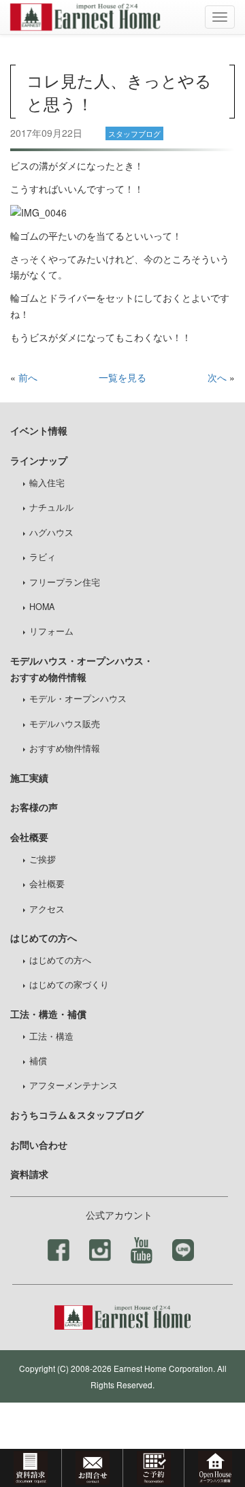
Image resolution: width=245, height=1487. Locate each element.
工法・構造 (51, 1036)
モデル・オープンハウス (78, 698)
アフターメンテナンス (73, 1085)
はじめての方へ (60, 960)
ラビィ (42, 557)
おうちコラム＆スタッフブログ (77, 1114)
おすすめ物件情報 (64, 748)
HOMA (41, 607)
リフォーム (51, 631)
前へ (27, 377)
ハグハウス (51, 532)
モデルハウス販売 (64, 724)
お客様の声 (34, 807)
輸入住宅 (47, 483)
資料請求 (29, 1174)
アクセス (47, 909)
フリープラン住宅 (64, 582)
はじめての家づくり (69, 984)
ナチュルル (51, 507)
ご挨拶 (42, 859)
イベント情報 (38, 430)
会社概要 (47, 884)
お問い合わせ (38, 1144)
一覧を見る (122, 377)
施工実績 (29, 777)
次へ (217, 377)
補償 (38, 1061)
